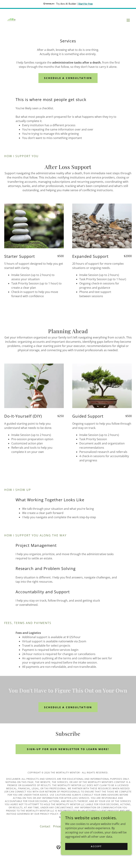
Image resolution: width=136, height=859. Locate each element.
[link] (11, 20)
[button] (128, 20)
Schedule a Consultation (68, 78)
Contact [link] (45, 826)
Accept (96, 846)
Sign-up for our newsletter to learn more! (68, 749)
